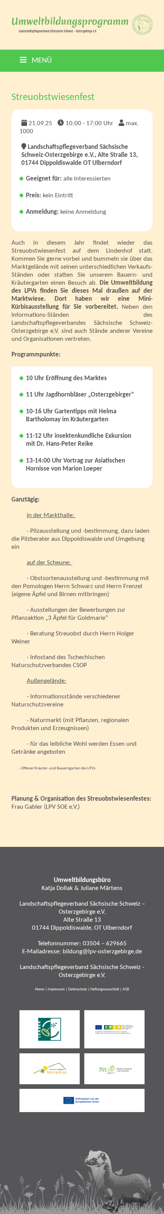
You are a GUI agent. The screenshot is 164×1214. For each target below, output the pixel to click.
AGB (125, 989)
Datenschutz (77, 989)
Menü (41, 60)
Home (39, 989)
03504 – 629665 (105, 943)
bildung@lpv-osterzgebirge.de (102, 951)
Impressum (56, 989)
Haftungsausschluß (104, 989)
